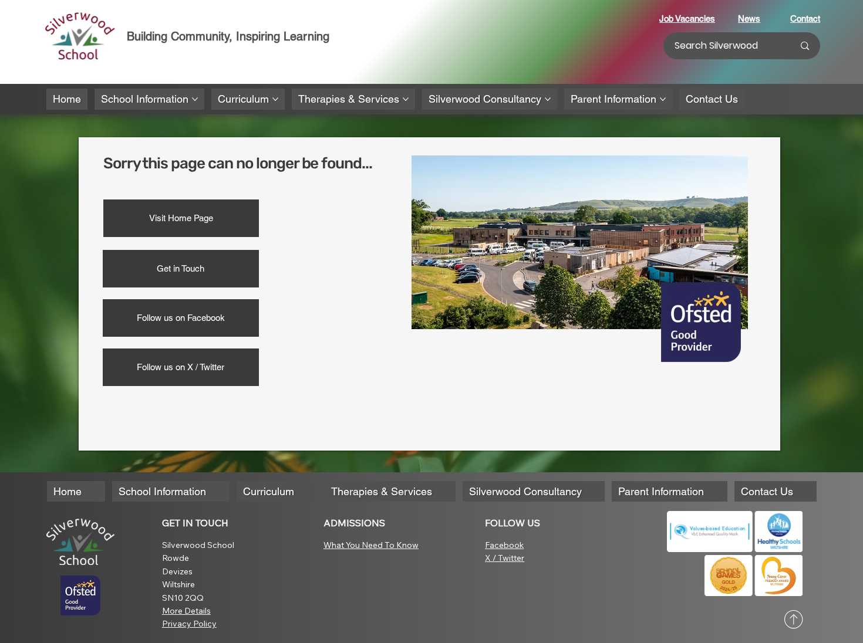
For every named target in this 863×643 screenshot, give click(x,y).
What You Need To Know (371, 545)
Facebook (504, 545)
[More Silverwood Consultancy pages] (548, 99)
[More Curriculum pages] (275, 99)
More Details (186, 610)
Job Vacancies (687, 18)
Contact (805, 18)
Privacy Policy (189, 623)
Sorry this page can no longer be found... (237, 163)
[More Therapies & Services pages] (406, 99)
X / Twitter (504, 558)
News (749, 18)
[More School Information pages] (195, 99)
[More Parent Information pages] (663, 99)
